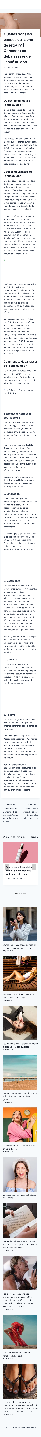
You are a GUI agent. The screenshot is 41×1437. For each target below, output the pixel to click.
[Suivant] (34, 867)
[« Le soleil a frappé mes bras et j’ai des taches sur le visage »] (20, 973)
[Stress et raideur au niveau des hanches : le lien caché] (20, 1332)
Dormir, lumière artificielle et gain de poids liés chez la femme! (30, 811)
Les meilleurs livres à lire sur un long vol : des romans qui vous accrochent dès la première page (20, 1244)
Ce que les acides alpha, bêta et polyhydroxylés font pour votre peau (18, 871)
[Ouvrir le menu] (36, 4)
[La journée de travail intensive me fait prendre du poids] (20, 1124)
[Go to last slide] (7, 867)
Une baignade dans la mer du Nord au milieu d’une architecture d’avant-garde (20, 1096)
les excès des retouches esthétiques (19, 1195)
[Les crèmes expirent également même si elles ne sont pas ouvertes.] (20, 1023)
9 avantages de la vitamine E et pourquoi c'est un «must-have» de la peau (10, 813)
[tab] (16, 893)
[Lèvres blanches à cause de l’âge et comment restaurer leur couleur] (20, 924)
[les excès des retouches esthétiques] (20, 1174)
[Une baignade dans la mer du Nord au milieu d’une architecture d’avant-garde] (20, 1072)
